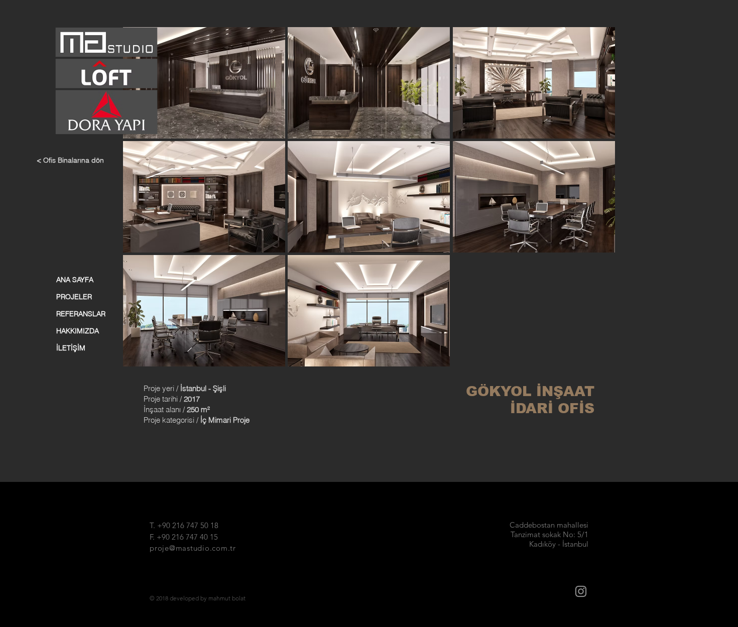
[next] (596, 202)
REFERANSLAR (80, 313)
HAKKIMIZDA (77, 330)
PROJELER (74, 296)
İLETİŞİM (70, 347)
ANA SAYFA (74, 279)
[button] (204, 83)
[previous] (141, 202)
